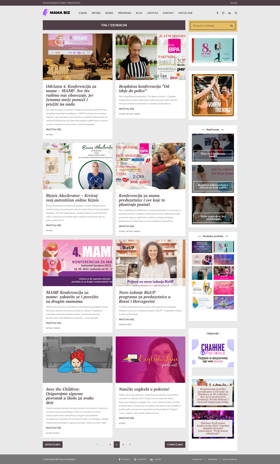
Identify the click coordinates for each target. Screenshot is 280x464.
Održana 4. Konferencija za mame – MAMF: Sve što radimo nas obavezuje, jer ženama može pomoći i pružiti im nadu (71, 95)
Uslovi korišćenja (229, 459)
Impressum (197, 459)
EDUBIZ (122, 114)
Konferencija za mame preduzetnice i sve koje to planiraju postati (142, 200)
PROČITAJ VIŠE (53, 129)
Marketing (212, 459)
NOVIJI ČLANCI (52, 444)
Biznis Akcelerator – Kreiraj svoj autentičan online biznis (72, 198)
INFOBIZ (49, 134)
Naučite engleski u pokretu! (144, 389)
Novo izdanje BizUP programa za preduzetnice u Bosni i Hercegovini (145, 297)
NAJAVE (137, 114)
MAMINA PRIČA (125, 324)
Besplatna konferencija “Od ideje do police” (144, 88)
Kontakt (233, 3)
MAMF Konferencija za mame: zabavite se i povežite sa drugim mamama (72, 297)
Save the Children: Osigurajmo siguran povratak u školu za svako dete (70, 395)
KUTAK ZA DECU (53, 433)
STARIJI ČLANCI (175, 444)
